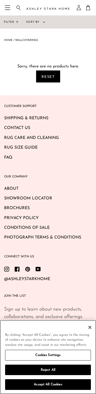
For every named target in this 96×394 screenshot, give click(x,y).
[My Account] (79, 7)
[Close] (89, 327)
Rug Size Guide (21, 148)
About (11, 189)
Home (8, 40)
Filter (9, 22)
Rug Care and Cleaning (31, 138)
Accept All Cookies (48, 384)
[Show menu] (8, 7)
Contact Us (17, 128)
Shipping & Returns (26, 118)
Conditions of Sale (27, 228)
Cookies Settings (47, 355)
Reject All (48, 370)
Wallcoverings (26, 40)
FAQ (8, 158)
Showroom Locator (28, 198)
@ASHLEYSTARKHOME (27, 279)
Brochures (17, 208)
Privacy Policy (21, 218)
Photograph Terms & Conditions (42, 237)
